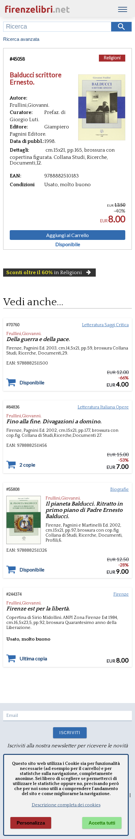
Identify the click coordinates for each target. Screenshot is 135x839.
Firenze (121, 594)
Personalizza (31, 822)
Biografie (119, 489)
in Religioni (44, 272)
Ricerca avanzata (21, 39)
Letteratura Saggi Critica (105, 324)
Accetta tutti (102, 822)
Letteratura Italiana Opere (103, 407)
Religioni (112, 57)
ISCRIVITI (69, 732)
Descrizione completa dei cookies (66, 805)
